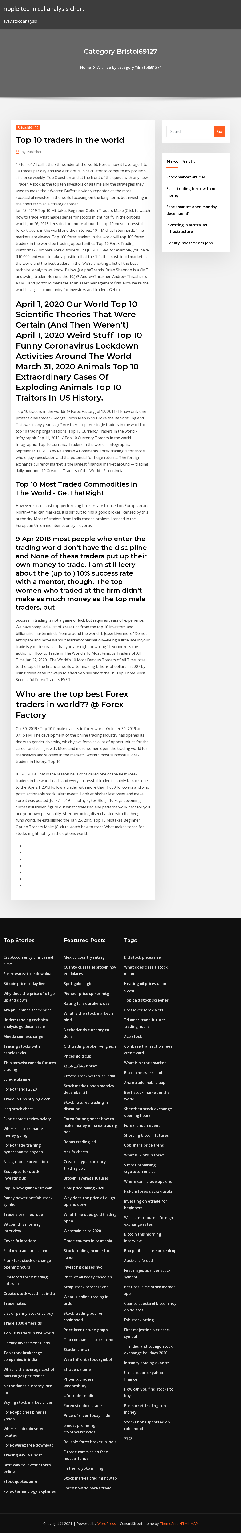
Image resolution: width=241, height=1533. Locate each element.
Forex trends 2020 (20, 1089)
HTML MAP (188, 1523)
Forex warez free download (29, 973)
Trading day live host (23, 1455)
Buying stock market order (28, 1402)
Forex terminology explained (30, 1491)
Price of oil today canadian (88, 1277)
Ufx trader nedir (79, 1395)
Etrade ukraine (17, 1079)
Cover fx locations (20, 1240)
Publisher (32, 151)
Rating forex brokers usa (86, 1003)
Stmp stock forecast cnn (86, 1287)
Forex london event (142, 1125)
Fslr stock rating (139, 1319)
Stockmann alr (77, 1349)
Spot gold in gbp (79, 983)
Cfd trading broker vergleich (90, 1046)
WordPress (106, 1523)
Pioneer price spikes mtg (86, 993)
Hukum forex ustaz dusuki (148, 1191)
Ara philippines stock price (28, 1010)
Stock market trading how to (90, 1478)
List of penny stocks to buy (28, 1313)
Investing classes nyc (83, 1267)
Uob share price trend (144, 1145)
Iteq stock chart (18, 1108)
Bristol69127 (28, 127)
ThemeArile (169, 1523)
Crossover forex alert (144, 1010)
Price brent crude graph (86, 1329)
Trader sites (15, 1303)
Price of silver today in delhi (89, 1415)
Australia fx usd (138, 1260)
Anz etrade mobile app (144, 1082)
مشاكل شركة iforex (80, 1066)
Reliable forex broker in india (90, 1441)
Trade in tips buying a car (27, 1099)
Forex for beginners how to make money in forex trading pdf (90, 1125)
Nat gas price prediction (26, 1161)
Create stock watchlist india (29, 1293)
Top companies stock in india (90, 1339)
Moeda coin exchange (23, 1036)
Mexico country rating (84, 957)
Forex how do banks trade (88, 1488)
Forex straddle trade (83, 1405)
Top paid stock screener (146, 1000)
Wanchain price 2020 (82, 1230)
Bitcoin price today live (24, 983)
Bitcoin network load (143, 1072)
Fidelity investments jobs (189, 243)
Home (85, 67)
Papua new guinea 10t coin (28, 1188)
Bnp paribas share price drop (150, 1250)
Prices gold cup (77, 1056)
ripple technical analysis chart (44, 8)
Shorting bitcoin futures (146, 1135)
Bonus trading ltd (80, 1141)
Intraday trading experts (147, 1362)
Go (219, 131)
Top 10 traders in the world (29, 1333)
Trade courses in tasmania (88, 1240)
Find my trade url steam (25, 1250)
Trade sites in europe (23, 1214)
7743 (128, 1438)
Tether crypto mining (83, 1468)
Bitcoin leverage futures (86, 1178)
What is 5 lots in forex (144, 1155)
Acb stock (133, 1036)
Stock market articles (186, 177)
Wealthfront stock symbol (88, 1359)
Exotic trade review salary (27, 1118)
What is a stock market (145, 1062)
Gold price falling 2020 (84, 1188)
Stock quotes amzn (21, 1481)
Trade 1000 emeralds (23, 1323)
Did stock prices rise (142, 957)
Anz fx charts (76, 1151)
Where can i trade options (148, 1181)
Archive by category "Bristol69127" (129, 67)
